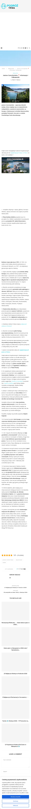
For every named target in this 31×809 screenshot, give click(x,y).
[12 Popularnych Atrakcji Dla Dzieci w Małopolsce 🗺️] (15, 733)
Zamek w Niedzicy (8, 383)
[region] (15, 793)
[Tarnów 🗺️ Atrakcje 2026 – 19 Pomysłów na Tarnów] (15, 709)
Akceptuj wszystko (15, 797)
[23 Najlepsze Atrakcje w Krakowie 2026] (15, 662)
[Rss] (27, 48)
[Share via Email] (24, 569)
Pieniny (4, 562)
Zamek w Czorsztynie (17, 381)
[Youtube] (25, 48)
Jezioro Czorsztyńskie (8, 560)
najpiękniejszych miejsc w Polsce (18, 153)
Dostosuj (15, 801)
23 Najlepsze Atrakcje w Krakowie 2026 (15, 674)
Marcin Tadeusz (16, 80)
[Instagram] (21, 48)
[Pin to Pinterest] (23, 569)
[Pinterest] (23, 48)
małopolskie (19, 560)
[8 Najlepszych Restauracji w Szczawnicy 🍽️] (15, 685)
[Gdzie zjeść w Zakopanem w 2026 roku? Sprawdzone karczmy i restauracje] (15, 636)
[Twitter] (20, 48)
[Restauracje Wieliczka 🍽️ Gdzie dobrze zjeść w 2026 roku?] (15, 611)
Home (3, 68)
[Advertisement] (15, 29)
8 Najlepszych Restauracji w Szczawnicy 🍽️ (15, 697)
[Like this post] (18, 569)
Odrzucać (15, 805)
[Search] (29, 48)
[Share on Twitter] (21, 569)
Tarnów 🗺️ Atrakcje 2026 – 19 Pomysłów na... (15, 721)
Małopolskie (11, 68)
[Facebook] (18, 48)
